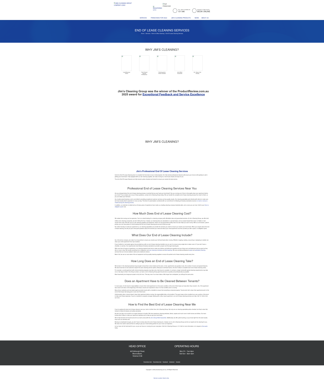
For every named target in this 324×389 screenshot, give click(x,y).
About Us (205, 18)
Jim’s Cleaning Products (181, 18)
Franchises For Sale (159, 18)
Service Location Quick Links (161, 378)
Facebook (165, 362)
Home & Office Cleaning (158, 33)
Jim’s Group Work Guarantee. (159, 318)
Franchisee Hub (157, 362)
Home (142, 33)
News (197, 18)
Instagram (171, 362)
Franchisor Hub (148, 362)
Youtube (178, 362)
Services (143, 18)
